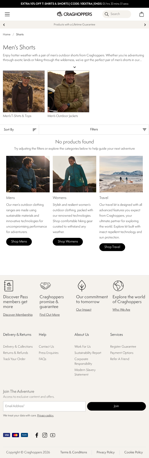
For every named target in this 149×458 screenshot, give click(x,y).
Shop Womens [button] (68, 241)
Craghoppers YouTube (52, 435)
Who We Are (121, 309)
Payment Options (121, 352)
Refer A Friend (119, 359)
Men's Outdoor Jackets (63, 116)
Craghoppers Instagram (44, 435)
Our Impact (83, 309)
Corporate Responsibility (83, 361)
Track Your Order (14, 359)
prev (4, 24)
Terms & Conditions (73, 452)
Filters (94, 129)
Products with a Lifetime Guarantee (74, 24)
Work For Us (82, 346)
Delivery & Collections (18, 346)
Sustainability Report (87, 352)
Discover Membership (18, 314)
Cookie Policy (133, 452)
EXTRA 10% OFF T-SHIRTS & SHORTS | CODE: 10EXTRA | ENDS (60, 4)
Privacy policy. (45, 415)
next (145, 24)
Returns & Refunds (15, 352)
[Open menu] (7, 14)
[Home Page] (74, 14)
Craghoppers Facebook (36, 435)
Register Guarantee (123, 346)
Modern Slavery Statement (85, 372)
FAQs (42, 359)
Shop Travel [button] (112, 247)
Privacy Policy (106, 452)
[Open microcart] (141, 14)
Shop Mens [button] (19, 241)
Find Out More (50, 314)
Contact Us (46, 346)
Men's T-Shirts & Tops (17, 116)
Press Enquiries (48, 352)
